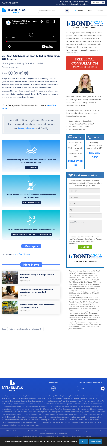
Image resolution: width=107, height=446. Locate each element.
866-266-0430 (95, 155)
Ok (83, 441)
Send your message (31, 202)
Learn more (95, 441)
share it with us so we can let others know (31, 235)
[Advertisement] (31, 354)
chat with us (75, 163)
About (89, 10)
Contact (99, 10)
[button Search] (102, 388)
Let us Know (31, 167)
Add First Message (22, 254)
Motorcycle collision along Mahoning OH (25, 329)
